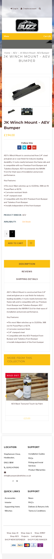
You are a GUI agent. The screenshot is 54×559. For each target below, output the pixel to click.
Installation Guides (36, 454)
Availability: (10, 222)
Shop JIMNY (40, 533)
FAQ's (31, 502)
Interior (8, 502)
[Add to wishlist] (31, 243)
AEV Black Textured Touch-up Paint (27, 403)
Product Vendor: (13, 215)
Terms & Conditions (37, 511)
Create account (29, 8)
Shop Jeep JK (12, 533)
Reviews (27, 271)
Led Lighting (36, 536)
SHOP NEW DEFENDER (15, 539)
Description (27, 263)
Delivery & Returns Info (38, 506)
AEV (15, 52)
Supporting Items (12, 506)
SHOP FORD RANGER (37, 539)
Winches (8, 511)
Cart (46, 36)
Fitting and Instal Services (35, 464)
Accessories (10, 498)
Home (7, 52)
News (30, 498)
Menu (6, 36)
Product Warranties (36, 470)
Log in (15, 8)
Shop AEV (14, 536)
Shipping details (27, 279)
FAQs (30, 458)
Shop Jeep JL (26, 533)
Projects (25, 536)
